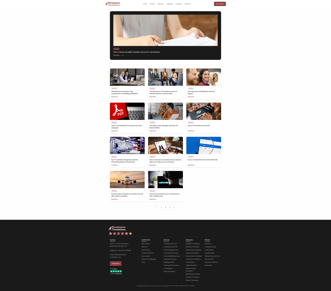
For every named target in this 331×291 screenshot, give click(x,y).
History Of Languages (149, 259)
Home (145, 4)
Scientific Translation (192, 277)
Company (179, 4)
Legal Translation (191, 265)
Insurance (208, 244)
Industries (161, 4)
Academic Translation (193, 244)
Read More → (115, 97)
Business (116, 49)
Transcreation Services (171, 265)
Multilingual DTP (169, 262)
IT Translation (190, 262)
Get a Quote (220, 4)
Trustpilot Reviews (148, 253)
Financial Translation (192, 253)
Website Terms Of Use (212, 256)
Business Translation (192, 247)
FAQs (143, 262)
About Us (145, 247)
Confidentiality (209, 253)
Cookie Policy (209, 250)
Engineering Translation (193, 250)
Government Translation (194, 256)
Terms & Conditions (211, 262)
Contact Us (188, 4)
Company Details (210, 247)
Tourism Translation (192, 280)
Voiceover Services (170, 259)
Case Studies (146, 250)
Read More (116, 55)
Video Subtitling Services (172, 256)
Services (152, 4)
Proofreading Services (171, 250)
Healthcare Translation (193, 259)
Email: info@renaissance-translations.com (118, 256)
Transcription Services (171, 253)
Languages (170, 4)
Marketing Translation (193, 274)
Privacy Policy (209, 259)
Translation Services (170, 244)
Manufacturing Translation (190, 269)
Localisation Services (170, 247)
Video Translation (169, 271)
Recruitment (146, 256)
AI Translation (168, 268)
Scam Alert (208, 265)
